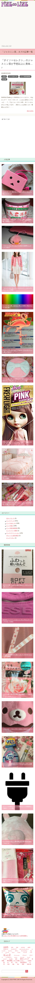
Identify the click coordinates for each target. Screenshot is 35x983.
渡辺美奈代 (23, 962)
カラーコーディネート (24, 949)
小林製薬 (29, 960)
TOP (8, 46)
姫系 (16, 958)
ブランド (24, 955)
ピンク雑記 (9, 526)
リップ (28, 957)
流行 (16, 962)
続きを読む (30, 111)
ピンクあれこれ (13, 76)
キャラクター (24, 950)
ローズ (4, 959)
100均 (4, 76)
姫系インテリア (24, 959)
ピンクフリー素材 (11, 530)
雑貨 (23, 964)
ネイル (18, 952)
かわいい (5, 949)
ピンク (7, 954)
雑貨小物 (29, 964)
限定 (18, 964)
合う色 (10, 959)
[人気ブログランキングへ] (5, 932)
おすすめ (23, 947)
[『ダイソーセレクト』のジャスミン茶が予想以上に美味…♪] (17, 93)
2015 (12, 947)
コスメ (13, 952)
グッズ (7, 952)
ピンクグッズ (10, 521)
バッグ (25, 952)
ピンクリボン (10, 538)
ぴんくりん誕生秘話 (12, 535)
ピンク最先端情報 (25, 76)
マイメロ (22, 957)
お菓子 (29, 947)
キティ (16, 950)
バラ (31, 952)
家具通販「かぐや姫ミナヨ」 (16, 960)
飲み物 (4, 79)
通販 (13, 964)
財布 (8, 964)
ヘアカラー (9, 957)
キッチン (10, 950)
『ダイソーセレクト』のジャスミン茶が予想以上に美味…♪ (17, 64)
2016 (17, 947)
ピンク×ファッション (12, 533)
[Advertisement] (17, 27)
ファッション (17, 955)
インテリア (14, 949)
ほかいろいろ (10, 518)
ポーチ (15, 957)
